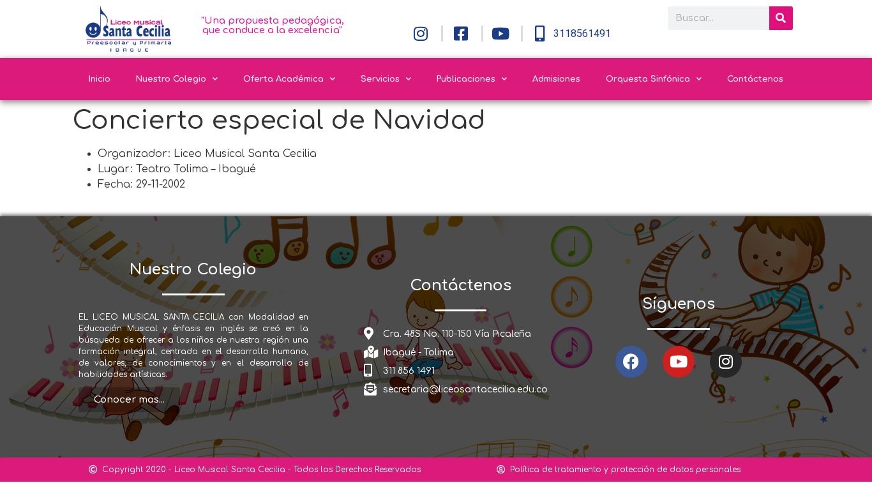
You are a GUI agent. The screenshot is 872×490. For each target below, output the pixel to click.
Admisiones (556, 79)
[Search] (781, 18)
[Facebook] (631, 362)
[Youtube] (679, 362)
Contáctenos (755, 79)
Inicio (99, 79)
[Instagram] (726, 362)
